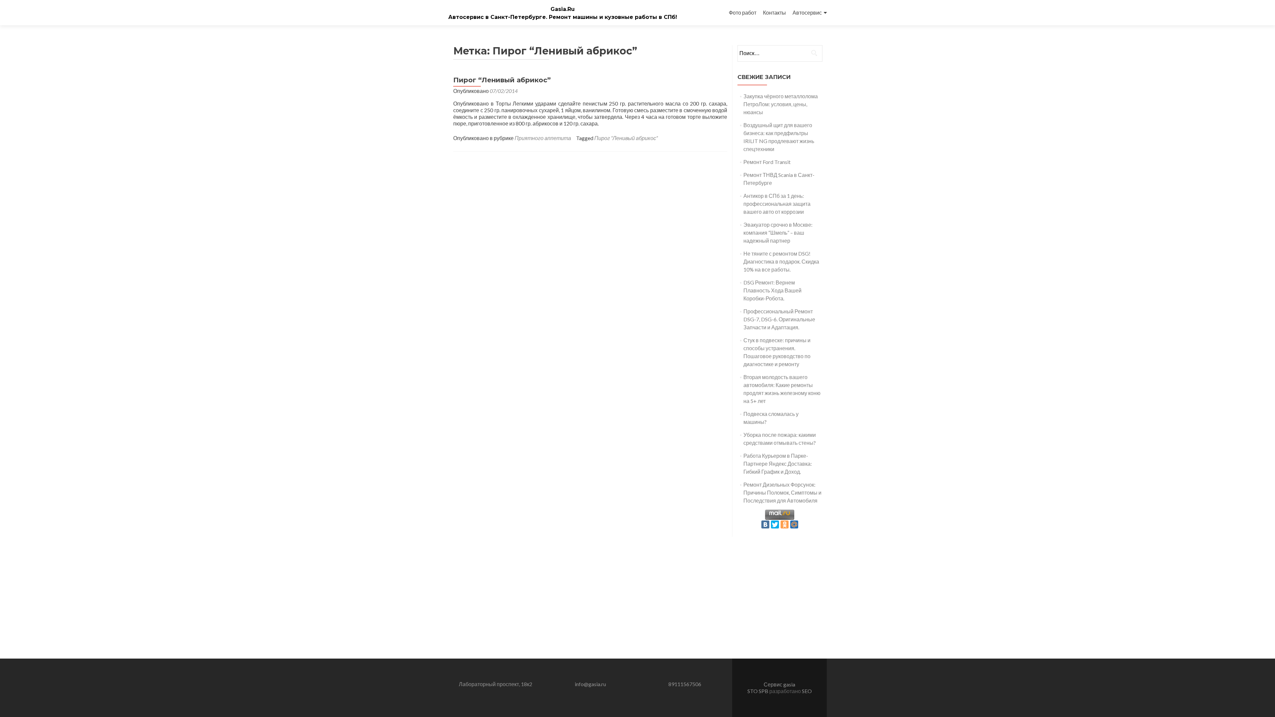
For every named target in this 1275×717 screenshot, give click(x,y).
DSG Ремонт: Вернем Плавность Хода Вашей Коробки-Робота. (772, 290)
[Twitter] (775, 524)
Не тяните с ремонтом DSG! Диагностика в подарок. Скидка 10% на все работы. (781, 261)
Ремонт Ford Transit (767, 162)
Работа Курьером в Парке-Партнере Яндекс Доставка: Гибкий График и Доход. (777, 463)
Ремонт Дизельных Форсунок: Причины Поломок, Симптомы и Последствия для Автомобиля (782, 492)
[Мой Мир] (794, 524)
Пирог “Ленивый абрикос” (502, 80)
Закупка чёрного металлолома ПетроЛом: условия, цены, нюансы (780, 104)
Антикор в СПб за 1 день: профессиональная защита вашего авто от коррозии (776, 204)
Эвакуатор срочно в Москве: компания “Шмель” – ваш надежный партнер (777, 232)
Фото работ (742, 12)
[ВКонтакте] (765, 524)
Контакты (774, 12)
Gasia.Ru (563, 9)
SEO (807, 691)
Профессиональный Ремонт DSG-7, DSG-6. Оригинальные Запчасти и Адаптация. (779, 319)
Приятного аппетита (543, 138)
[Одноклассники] (785, 524)
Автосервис (807, 12)
